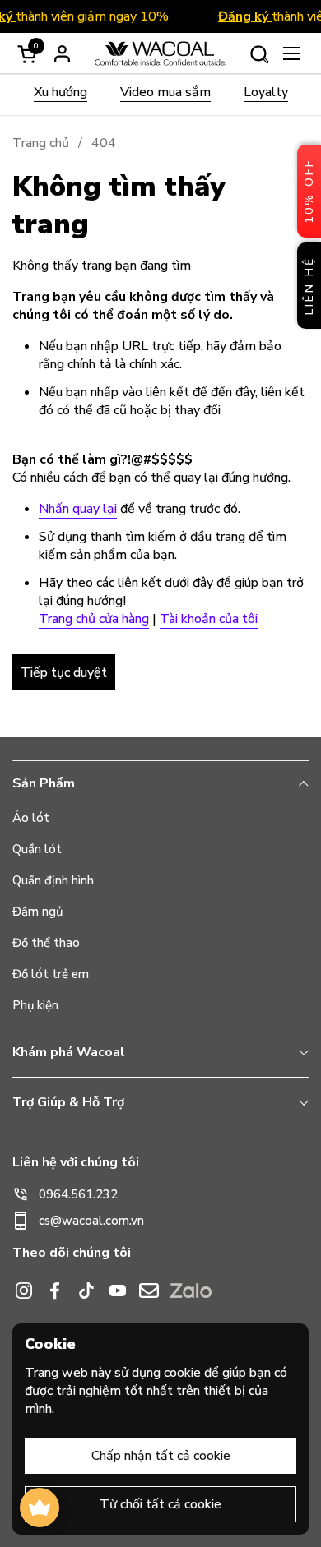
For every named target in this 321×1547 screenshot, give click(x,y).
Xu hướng (60, 92)
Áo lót (30, 818)
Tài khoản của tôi (209, 619)
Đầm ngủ (37, 911)
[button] (259, 54)
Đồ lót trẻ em (50, 974)
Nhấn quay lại (78, 509)
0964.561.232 (78, 1194)
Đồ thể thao (46, 943)
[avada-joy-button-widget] (39, 1507)
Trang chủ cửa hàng (94, 619)
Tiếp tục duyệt (64, 672)
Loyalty (266, 92)
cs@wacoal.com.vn (91, 1220)
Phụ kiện (35, 1005)
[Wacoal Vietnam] (160, 53)
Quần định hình (53, 880)
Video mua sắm (165, 92)
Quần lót (37, 849)
